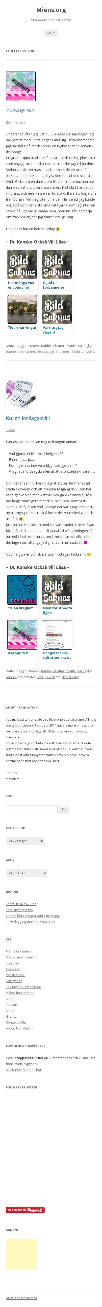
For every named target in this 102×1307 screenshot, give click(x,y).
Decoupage (45, 351)
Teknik (50, 677)
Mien (9, 998)
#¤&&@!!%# (20, 110)
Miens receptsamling (21, 957)
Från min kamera (18, 951)
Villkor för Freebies (20, 992)
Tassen (11, 1004)
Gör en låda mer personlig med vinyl (33, 916)
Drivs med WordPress (21, 1298)
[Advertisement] (21, 1254)
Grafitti (11, 1016)
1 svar (10, 430)
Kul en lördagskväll (28, 418)
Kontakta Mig (16, 1022)
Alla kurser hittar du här (23, 1069)
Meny (51, 32)
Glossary (13, 969)
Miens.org (51, 10)
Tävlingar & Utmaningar (23, 987)
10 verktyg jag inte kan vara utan (30, 921)
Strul (58, 351)
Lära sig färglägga (19, 910)
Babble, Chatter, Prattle (58, 345)
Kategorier (14, 981)
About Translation (19, 1028)
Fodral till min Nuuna (21, 904)
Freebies (12, 963)
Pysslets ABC (15, 975)
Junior (10, 1010)
